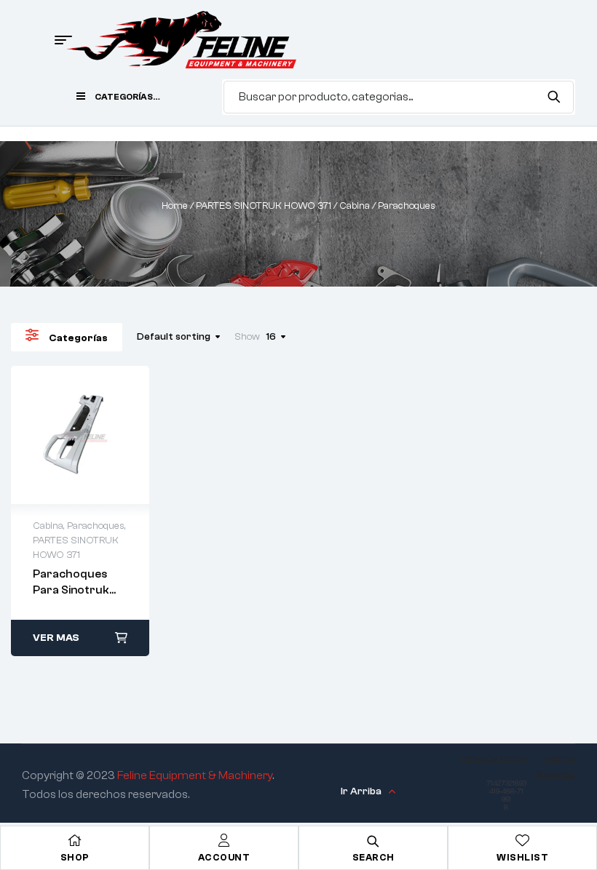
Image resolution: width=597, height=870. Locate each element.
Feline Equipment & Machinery (194, 775)
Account (224, 857)
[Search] (554, 97)
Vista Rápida (80, 435)
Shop (75, 857)
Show (247, 337)
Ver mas (56, 638)
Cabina (354, 206)
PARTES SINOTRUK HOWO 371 (263, 206)
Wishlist (522, 857)
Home (175, 206)
